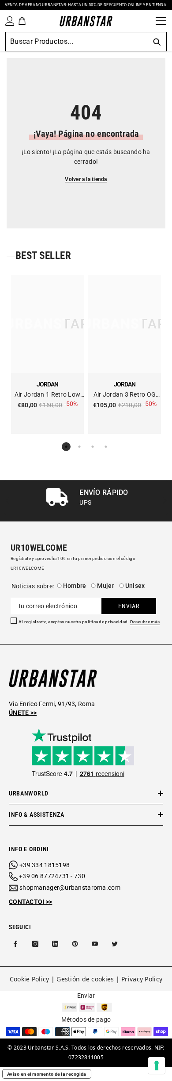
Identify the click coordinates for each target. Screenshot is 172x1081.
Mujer (105, 585)
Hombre (74, 585)
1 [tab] (66, 446)
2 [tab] (79, 446)
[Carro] (22, 21)
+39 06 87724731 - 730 (52, 876)
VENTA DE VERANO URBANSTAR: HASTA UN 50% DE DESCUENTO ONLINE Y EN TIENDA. (86, 5)
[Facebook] (15, 943)
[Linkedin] (55, 943)
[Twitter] (114, 943)
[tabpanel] (47, 354)
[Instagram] (35, 943)
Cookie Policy (29, 979)
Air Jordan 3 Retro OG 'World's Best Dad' (124, 395)
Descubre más (145, 622)
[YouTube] (94, 943)
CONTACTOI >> (30, 901)
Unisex (135, 585)
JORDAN (47, 384)
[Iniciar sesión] (7, 21)
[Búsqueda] (146, 20)
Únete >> (23, 712)
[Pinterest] (75, 943)
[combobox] (76, 41)
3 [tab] (92, 446)
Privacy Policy (141, 979)
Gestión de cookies (85, 979)
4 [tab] (105, 446)
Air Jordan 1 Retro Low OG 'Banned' (47, 395)
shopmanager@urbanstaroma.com (69, 887)
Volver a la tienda (86, 179)
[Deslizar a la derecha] (164, 501)
